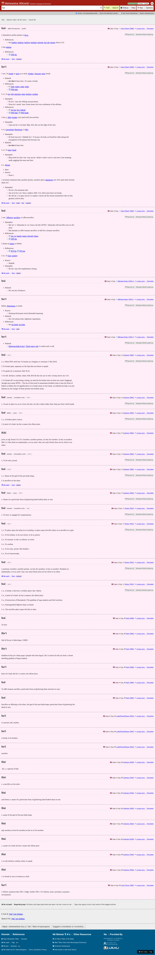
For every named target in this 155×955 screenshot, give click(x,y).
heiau (36, 236)
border (14, 117)
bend (14, 150)
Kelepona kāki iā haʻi (17, 346)
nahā (22, 87)
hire (9, 256)
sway (10, 150)
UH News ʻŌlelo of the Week (64, 939)
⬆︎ (145, 952)
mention (17, 94)
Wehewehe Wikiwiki (16, 3)
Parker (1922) (129, 508)
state (23, 94)
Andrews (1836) (128, 762)
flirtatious (18, 129)
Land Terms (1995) (127, 885)
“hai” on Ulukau (18, 919)
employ (14, 256)
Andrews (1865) (128, 355)
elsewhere (49, 180)
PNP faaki (25, 113)
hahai (12, 244)
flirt (26, 129)
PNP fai (14, 239)
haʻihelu (15, 324)
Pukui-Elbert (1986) (127, 28)
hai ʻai (13, 236)
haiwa (52, 42)
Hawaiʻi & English (133, 3)
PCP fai (13, 251)
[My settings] (152, 3)
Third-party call (32, 346)
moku (17, 87)
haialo (19, 236)
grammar (18, 59)
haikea (14, 42)
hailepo (27, 42)
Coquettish (10, 129)
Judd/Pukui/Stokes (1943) (125, 716)
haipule (40, 42)
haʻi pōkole (21, 110)
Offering (9, 217)
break (11, 74)
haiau (24, 236)
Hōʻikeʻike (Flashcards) (62, 946)
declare (28, 94)
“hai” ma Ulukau (16, 914)
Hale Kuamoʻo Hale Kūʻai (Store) (65, 950)
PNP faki (14, 113)
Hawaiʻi (141, 3)
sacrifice (17, 217)
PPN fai (14, 55)
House (7, 165)
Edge (9, 117)
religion (18, 273)
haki (12, 87)
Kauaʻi (18, 203)
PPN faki (14, 89)
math (17, 329)
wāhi (27, 87)
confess (35, 94)
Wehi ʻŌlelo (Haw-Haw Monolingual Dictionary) (70, 942)
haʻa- (26, 35)
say (9, 94)
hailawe (20, 42)
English (146, 3)
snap (17, 74)
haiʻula (47, 42)
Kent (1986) (130, 618)
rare (23, 203)
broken (31, 74)
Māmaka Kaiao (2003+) (125, 281)
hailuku (34, 42)
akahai (8, 47)
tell (12, 94)
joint (43, 74)
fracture (38, 74)
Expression (11, 306)
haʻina (13, 110)
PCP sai (22, 251)
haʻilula (22, 324)
